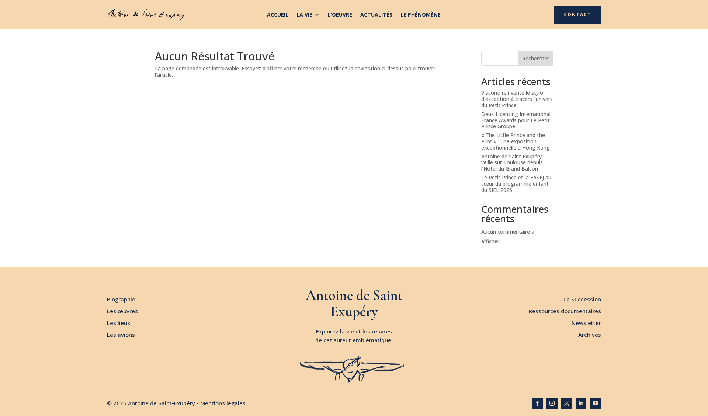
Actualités (376, 15)
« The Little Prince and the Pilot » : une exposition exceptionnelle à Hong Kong (515, 141)
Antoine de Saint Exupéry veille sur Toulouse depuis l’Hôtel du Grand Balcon (512, 162)
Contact (577, 14)
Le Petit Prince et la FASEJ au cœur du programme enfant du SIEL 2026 (516, 183)
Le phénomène (420, 15)
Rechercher (535, 58)
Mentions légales (223, 403)
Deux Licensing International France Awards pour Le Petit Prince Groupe (516, 120)
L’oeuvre (340, 15)
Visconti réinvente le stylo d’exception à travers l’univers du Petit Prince (517, 99)
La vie (304, 15)
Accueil (277, 15)
